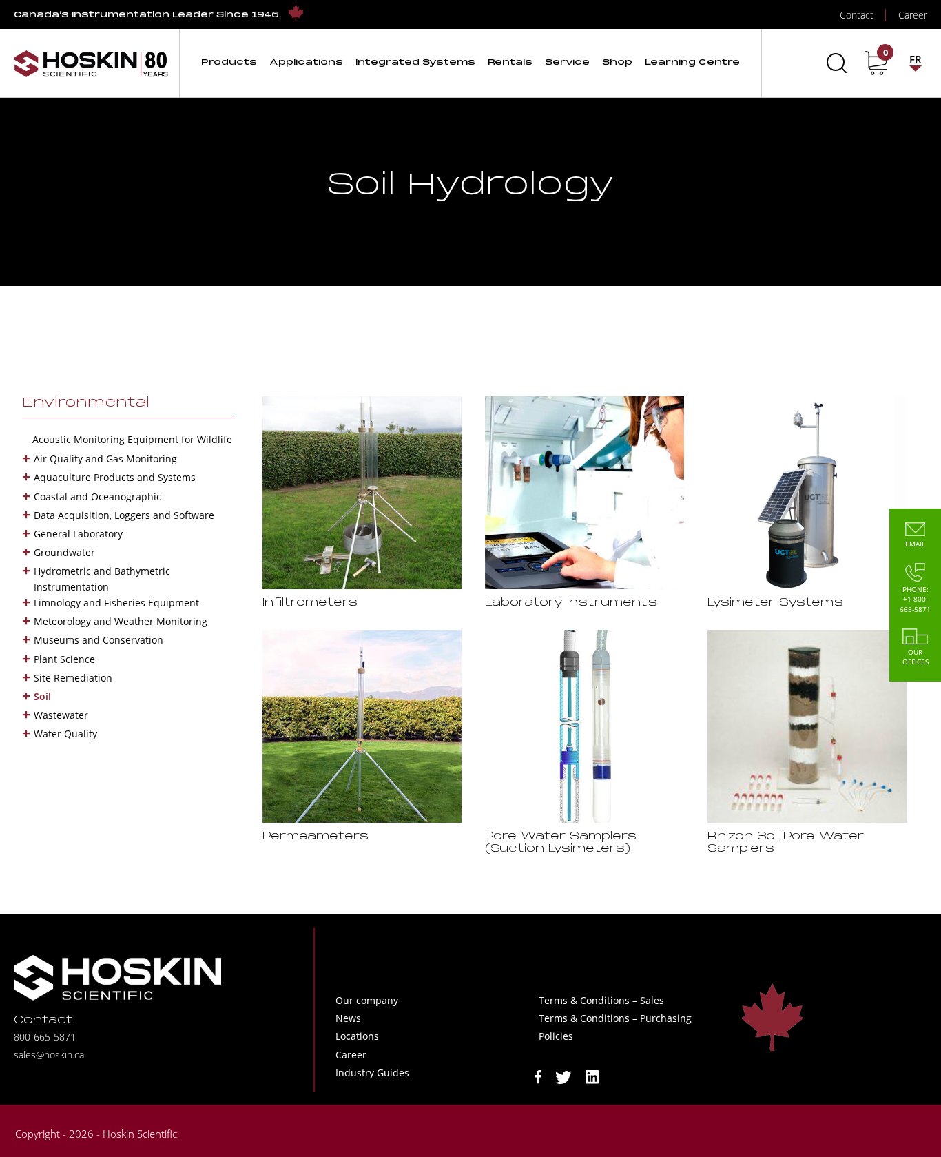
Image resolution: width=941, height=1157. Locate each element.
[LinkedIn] (592, 1076)
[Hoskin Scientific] (91, 63)
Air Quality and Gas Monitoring (105, 458)
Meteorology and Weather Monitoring (120, 621)
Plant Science (64, 659)
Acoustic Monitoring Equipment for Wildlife (132, 439)
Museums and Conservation (98, 639)
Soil (42, 696)
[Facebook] (538, 1076)
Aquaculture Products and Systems (115, 477)
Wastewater (61, 714)
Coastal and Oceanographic (97, 496)
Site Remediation (73, 677)
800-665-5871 (45, 1036)
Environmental (85, 403)
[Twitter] (563, 1076)
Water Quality (65, 733)
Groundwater (64, 552)
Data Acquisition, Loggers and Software (124, 515)
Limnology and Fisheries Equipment (116, 602)
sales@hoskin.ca (49, 1054)
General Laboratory (78, 533)
